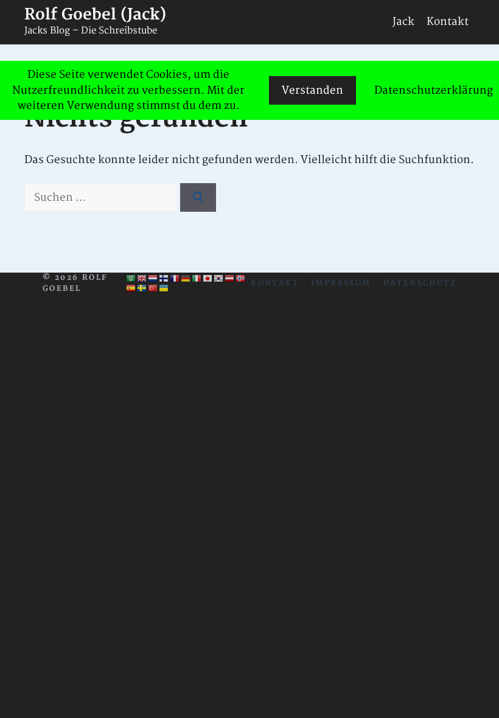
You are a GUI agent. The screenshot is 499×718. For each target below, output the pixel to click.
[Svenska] (142, 288)
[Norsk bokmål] (241, 278)
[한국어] (219, 278)
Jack (403, 21)
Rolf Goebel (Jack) (95, 14)
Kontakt (448, 21)
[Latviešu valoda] (230, 278)
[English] (142, 278)
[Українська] (164, 288)
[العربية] (131, 278)
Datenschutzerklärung (433, 90)
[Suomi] (164, 278)
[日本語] (208, 278)
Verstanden (312, 90)
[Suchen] (198, 197)
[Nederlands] (153, 278)
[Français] (175, 278)
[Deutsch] (186, 278)
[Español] (131, 288)
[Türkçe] (153, 288)
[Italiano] (197, 278)
